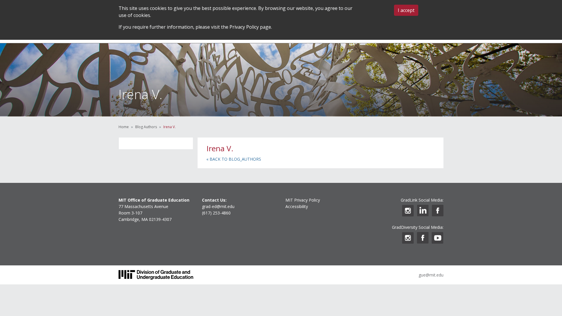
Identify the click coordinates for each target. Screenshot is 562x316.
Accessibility (296, 206)
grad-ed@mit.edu (218, 206)
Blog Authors (146, 126)
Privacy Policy (244, 27)
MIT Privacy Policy (302, 200)
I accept (406, 10)
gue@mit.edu (431, 275)
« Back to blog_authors (233, 159)
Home (124, 126)
